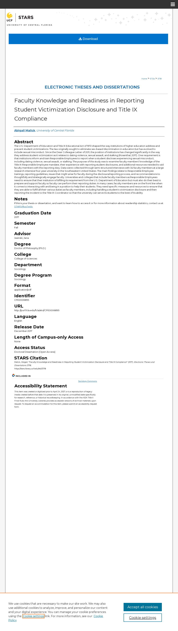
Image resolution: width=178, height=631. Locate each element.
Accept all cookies (142, 607)
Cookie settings (33, 616)
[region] (89, 612)
